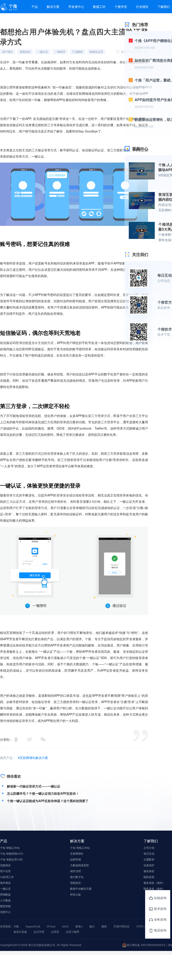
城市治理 (75, 871)
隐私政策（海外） (154, 888)
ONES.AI (141, 926)
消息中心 (5, 912)
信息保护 (149, 865)
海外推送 (5, 882)
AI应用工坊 (7, 877)
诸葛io (79, 926)
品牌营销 (75, 859)
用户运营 (5, 871)
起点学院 (39, 931)
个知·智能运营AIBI (11, 859)
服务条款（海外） (154, 882)
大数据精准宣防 (79, 865)
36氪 (16, 926)
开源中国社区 (122, 926)
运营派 (55, 931)
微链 (104, 926)
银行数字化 (77, 877)
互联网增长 (77, 853)
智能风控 (75, 882)
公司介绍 (149, 847)
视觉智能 (5, 906)
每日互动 (149, 853)
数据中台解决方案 (81, 888)
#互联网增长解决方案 (33, 757)
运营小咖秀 (72, 931)
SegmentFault (33, 926)
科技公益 (75, 894)
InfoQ (65, 926)
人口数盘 (5, 900)
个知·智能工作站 (10, 847)
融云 (92, 926)
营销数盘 (5, 894)
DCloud (51, 926)
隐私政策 (149, 877)
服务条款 (149, 871)
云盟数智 (149, 859)
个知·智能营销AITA (11, 853)
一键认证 (5, 888)
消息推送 (5, 865)
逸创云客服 (20, 931)
